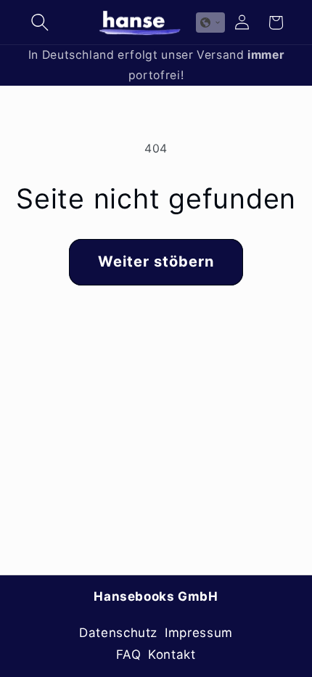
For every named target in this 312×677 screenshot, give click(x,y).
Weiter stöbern (156, 261)
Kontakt (171, 654)
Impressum (199, 632)
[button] (40, 22)
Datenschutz (118, 632)
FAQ (128, 654)
